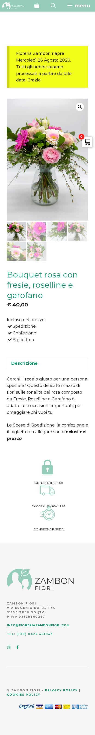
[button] (80, 107)
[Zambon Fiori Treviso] (13, 6)
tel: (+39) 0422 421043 (30, 634)
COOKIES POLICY (24, 694)
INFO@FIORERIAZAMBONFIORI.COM (38, 625)
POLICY (70, 690)
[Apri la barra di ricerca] (53, 6)
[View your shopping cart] (36, 6)
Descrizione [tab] (24, 363)
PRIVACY (53, 690)
